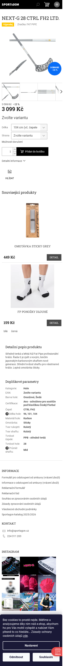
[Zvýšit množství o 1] (14, 149)
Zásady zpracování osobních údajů (21, 503)
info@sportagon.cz (18, 530)
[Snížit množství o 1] (14, 154)
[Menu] (56, 4)
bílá (6, 331)
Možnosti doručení (12, 141)
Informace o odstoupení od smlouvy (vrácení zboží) (30, 482)
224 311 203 (14, 536)
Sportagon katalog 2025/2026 (19, 514)
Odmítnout (16, 657)
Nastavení (31, 645)
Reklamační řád (10, 493)
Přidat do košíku (35, 151)
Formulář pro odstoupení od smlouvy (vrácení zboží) (31, 477)
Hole (26, 388)
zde (25, 635)
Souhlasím (46, 657)
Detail (54, 257)
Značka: (27, 24)
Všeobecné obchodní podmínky (19, 509)
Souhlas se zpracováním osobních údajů (24, 498)
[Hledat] (38, 4)
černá (14, 331)
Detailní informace (12, 160)
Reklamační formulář (13, 488)
